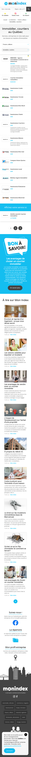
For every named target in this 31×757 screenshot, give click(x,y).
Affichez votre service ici (15, 207)
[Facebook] (17, 696)
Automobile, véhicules (8, 703)
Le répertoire (12, 19)
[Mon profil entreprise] (15, 731)
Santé (23, 717)
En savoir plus (15, 288)
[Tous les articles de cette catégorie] (15, 601)
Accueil (5, 19)
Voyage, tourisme (21, 722)
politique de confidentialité (12, 746)
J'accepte (9, 751)
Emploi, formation (21, 708)
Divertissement (9, 708)
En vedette (5, 15)
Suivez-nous (15, 15)
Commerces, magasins (23, 703)
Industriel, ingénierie (21, 712)
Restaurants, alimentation (12, 717)
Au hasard (26, 15)
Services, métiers (9, 722)
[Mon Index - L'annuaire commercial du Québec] (17, 3)
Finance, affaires (22, 19)
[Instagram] (14, 696)
